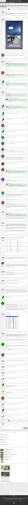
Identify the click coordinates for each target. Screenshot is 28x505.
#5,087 (26, 18)
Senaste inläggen (14, 432)
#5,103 (26, 168)
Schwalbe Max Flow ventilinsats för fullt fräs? (7, 444)
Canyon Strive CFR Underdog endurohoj (8, 449)
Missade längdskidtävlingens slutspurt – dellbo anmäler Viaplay (16, 74)
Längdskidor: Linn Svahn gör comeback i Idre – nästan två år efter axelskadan (17, 63)
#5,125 (26, 383)
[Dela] (25, 10)
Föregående (2, 9)
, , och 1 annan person (10, 199)
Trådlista (26, 16)
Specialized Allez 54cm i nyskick (7, 456)
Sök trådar (7, 2)
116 (11, 9)
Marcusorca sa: (7, 271)
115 (10, 9)
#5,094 (26, 112)
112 (6, 9)
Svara (24, 16)
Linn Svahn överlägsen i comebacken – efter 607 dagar (14, 170)
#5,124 (26, 377)
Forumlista (4, 2)
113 (7, 9)
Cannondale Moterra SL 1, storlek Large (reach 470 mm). (10, 454)
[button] (6, 423)
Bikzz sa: (7, 179)
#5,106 (26, 201)
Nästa (15, 9)
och (7, 176)
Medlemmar (10, 2)
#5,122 (26, 365)
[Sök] (27, 1)
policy (15, 501)
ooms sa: (7, 149)
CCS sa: (7, 333)
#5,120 (26, 353)
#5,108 (26, 221)
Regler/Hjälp (13, 2)
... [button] (12, 9)
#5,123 (26, 371)
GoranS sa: (7, 263)
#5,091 (26, 80)
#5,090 (26, 71)
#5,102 (26, 162)
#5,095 (26, 118)
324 (13, 9)
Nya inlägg (1, 2)
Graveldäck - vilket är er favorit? (5, 434)
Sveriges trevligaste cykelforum (5, 438)
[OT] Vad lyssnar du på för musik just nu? (6, 439)
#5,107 (26, 210)
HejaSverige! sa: (7, 391)
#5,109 (26, 236)
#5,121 (26, 359)
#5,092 (26, 90)
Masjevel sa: (7, 156)
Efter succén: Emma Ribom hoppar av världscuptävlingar (14, 106)
